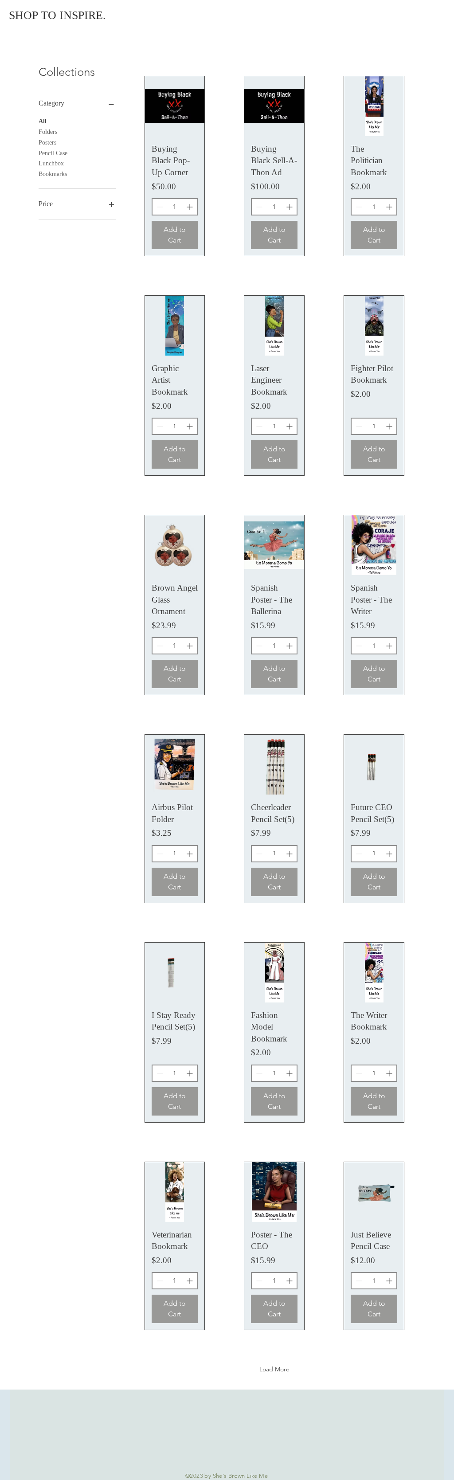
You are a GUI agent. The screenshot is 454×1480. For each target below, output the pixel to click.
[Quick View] (175, 106)
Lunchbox (51, 163)
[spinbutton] (174, 207)
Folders (48, 132)
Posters (47, 142)
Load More (274, 1369)
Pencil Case (53, 153)
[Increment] (190, 207)
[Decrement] (158, 207)
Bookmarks (53, 174)
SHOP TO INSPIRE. (57, 15)
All (43, 121)
